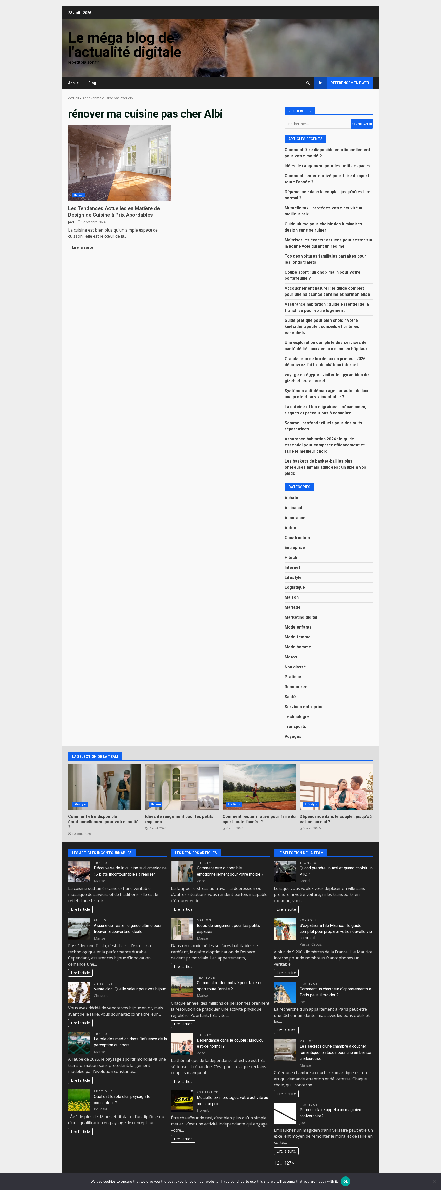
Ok (345, 1181)
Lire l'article (80, 909)
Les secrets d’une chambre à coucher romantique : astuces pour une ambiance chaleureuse (335, 1052)
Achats (291, 497)
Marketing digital (301, 617)
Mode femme (298, 637)
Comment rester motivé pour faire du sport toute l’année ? (259, 787)
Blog (92, 83)
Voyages (293, 736)
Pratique (293, 676)
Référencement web (349, 83)
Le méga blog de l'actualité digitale (124, 44)
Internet (292, 567)
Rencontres (296, 686)
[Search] (308, 83)
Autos (290, 527)
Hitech (291, 557)
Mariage (293, 607)
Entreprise (295, 547)
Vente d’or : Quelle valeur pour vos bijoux (130, 989)
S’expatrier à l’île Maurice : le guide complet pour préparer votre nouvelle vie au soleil (336, 931)
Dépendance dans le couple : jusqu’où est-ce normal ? (336, 787)
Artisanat (293, 507)
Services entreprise (304, 706)
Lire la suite (82, 247)
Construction (297, 537)
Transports (295, 726)
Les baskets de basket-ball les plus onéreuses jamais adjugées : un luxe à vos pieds (325, 467)
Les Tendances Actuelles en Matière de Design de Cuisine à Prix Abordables (119, 163)
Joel (71, 222)
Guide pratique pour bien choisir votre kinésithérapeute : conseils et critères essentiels (322, 326)
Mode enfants (298, 627)
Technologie (297, 716)
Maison (79, 195)
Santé (290, 696)
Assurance (295, 517)
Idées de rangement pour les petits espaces (327, 165)
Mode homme (298, 647)
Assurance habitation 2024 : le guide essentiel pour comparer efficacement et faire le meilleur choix (325, 445)
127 (287, 1163)
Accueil (74, 83)
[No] (434, 1181)
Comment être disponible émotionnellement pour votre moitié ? (104, 787)
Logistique (295, 587)
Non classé (295, 666)
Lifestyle (293, 577)
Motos (291, 657)
